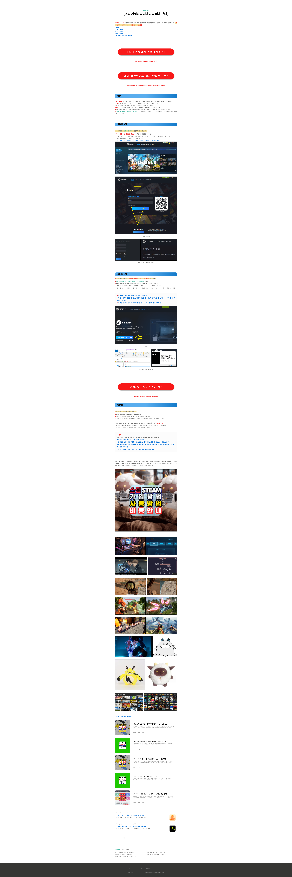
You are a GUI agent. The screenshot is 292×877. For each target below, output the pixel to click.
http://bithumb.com (121, 813)
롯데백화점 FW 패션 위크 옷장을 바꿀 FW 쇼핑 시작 (131, 826)
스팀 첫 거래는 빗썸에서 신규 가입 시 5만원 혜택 (130, 815)
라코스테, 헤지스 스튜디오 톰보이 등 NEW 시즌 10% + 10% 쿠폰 (133, 828)
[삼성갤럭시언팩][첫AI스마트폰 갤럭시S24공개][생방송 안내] (124, 856)
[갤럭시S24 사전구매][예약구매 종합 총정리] (123, 854)
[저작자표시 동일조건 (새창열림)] (131, 838)
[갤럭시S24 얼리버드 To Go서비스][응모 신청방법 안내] (156, 852)
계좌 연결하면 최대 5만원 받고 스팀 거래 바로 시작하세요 (131, 817)
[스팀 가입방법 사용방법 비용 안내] (146, 14)
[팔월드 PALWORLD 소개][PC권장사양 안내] (123, 852)
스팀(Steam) (119, 101)
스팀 (117, 107)
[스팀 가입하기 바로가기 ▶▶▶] (146, 51)
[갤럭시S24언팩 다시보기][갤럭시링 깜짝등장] (155, 854)
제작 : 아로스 (130, 872)
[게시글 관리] (122, 838)
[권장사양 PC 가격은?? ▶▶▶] (146, 386)
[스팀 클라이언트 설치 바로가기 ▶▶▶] (146, 75)
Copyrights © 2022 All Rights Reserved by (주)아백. (154, 872)
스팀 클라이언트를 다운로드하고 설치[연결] (139, 278)
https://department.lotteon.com (124, 824)
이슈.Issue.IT (146, 10)
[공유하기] (120, 838)
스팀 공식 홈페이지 (127, 131)
